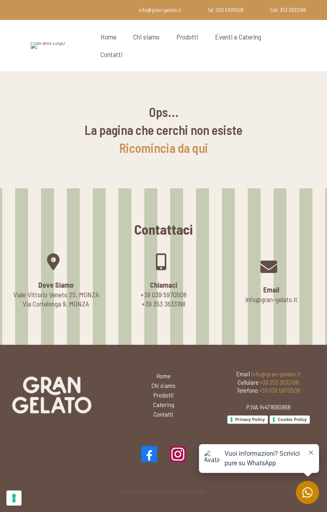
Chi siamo (146, 36)
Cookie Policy (292, 419)
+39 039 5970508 (279, 390)
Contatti (111, 54)
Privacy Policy (250, 419)
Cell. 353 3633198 (288, 10)
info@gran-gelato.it (160, 10)
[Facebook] (149, 454)
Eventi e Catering (238, 36)
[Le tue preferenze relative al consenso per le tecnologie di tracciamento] (14, 498)
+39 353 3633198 (279, 382)
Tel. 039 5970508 (225, 10)
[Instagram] (178, 454)
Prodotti (187, 36)
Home (108, 36)
